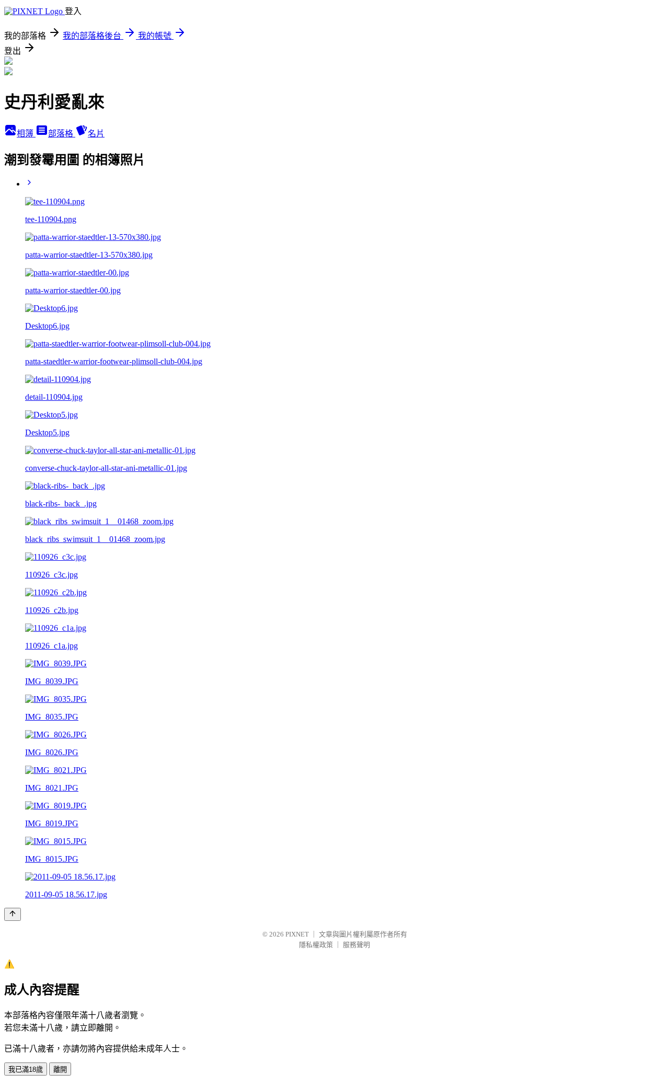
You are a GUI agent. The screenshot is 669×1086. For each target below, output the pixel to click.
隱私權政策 (316, 945)
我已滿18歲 (25, 1069)
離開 (60, 1069)
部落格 (61, 133)
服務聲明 (356, 945)
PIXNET (297, 934)
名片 (96, 133)
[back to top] (12, 914)
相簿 (26, 133)
